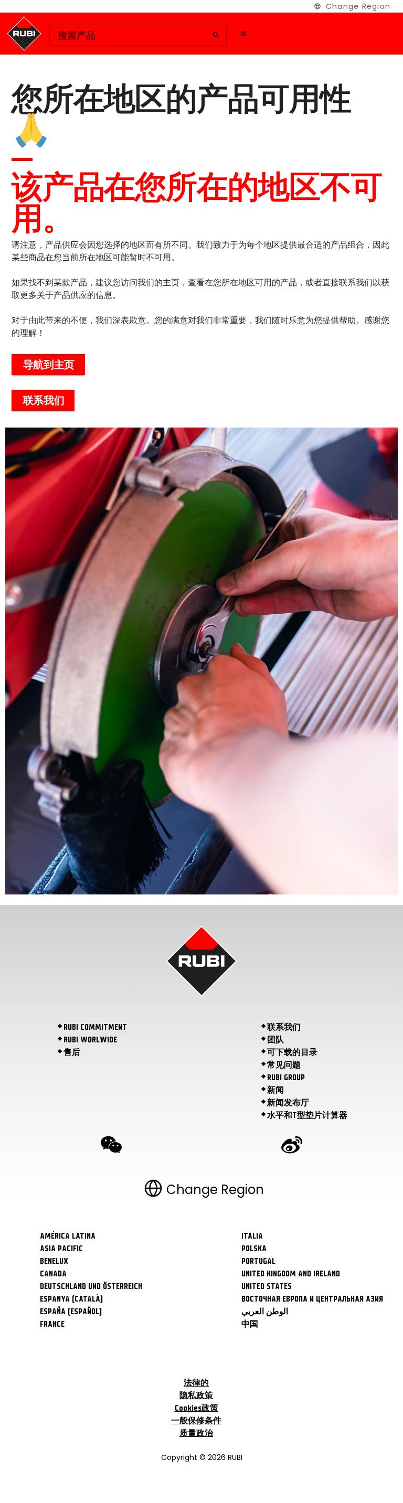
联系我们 (284, 1027)
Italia (252, 1236)
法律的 (196, 1383)
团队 (275, 1039)
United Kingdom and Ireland (290, 1273)
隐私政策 (196, 1395)
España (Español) (71, 1311)
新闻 (275, 1090)
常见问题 (284, 1065)
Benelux (54, 1261)
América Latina (68, 1236)
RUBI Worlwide (90, 1039)
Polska (254, 1248)
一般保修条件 (196, 1420)
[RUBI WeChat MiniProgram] (111, 1146)
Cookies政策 (196, 1408)
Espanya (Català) (71, 1299)
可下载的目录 (292, 1052)
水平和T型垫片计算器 (307, 1115)
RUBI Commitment (95, 1027)
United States (266, 1286)
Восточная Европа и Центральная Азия (312, 1299)
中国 (249, 1324)
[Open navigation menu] (243, 33)
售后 (71, 1052)
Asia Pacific (61, 1248)
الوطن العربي (264, 1311)
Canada (53, 1273)
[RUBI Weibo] (291, 1146)
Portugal (258, 1261)
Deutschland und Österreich (91, 1286)
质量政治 (196, 1433)
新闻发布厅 (288, 1102)
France (52, 1324)
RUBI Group (286, 1077)
